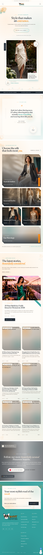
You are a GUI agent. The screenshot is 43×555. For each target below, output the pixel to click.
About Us (33, 519)
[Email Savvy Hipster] (12, 529)
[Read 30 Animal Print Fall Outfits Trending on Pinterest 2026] (31, 374)
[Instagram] (3, 529)
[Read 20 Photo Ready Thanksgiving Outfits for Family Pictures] (11, 338)
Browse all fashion (36, 150)
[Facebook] (9, 529)
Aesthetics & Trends (25, 522)
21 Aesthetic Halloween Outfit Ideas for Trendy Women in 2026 (11, 426)
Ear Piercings (23, 527)
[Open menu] (40, 4)
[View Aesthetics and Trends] (11, 216)
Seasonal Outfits (27, 364)
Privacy (18, 552)
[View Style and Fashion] (21, 170)
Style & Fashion (24, 516)
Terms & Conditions (25, 538)
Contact (24, 552)
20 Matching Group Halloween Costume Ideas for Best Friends (31, 426)
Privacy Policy (24, 535)
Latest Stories (34, 516)
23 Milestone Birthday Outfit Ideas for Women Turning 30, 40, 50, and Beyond (10, 389)
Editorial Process (35, 522)
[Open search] (3, 4)
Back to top (36, 552)
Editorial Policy (24, 543)
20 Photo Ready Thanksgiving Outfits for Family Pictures (10, 352)
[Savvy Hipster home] (21, 4)
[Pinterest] (6, 529)
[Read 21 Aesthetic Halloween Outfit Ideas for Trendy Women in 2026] (11, 412)
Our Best (33, 527)
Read (19, 398)
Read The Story (9, 319)
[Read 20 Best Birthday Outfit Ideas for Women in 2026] (21, 288)
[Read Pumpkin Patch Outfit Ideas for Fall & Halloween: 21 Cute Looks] (31, 338)
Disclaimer (23, 541)
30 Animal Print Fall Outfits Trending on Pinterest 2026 (29, 388)
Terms (21, 552)
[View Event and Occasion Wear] (31, 216)
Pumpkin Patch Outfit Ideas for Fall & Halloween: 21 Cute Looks (31, 352)
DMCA (22, 546)
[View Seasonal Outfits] (21, 197)
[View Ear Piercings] (21, 235)
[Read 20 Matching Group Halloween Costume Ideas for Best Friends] (31, 412)
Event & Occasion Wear (7, 364)
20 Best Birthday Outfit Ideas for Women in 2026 (15, 306)
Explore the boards (30, 469)
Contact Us (34, 524)
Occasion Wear (24, 524)
